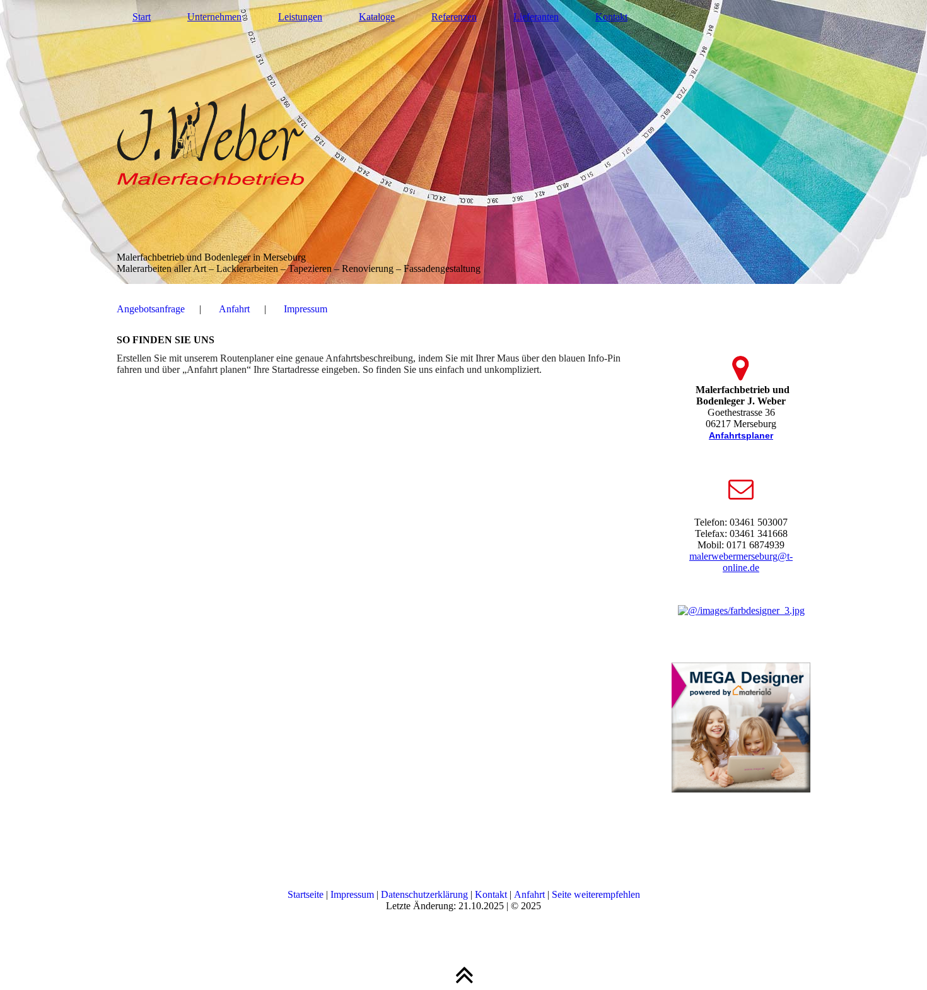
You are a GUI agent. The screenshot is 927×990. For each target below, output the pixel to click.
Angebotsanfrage (151, 308)
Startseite (306, 894)
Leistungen (300, 16)
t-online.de (758, 562)
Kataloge (377, 16)
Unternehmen (214, 16)
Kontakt (611, 16)
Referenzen (454, 16)
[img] (463, 142)
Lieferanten (536, 16)
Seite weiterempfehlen (596, 894)
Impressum (305, 308)
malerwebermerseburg (733, 556)
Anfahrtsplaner (741, 435)
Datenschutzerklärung (424, 894)
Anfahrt (234, 308)
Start (141, 16)
